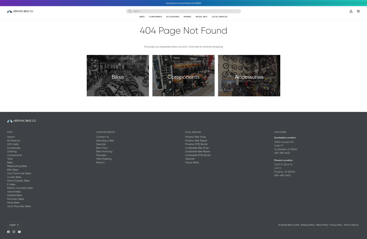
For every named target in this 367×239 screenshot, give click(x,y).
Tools (10, 158)
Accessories (13, 147)
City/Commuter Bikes (19, 173)
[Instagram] (14, 232)
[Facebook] (8, 232)
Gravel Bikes (14, 191)
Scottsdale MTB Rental (197, 155)
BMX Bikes (12, 169)
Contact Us (102, 136)
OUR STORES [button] (280, 132)
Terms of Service (351, 225)
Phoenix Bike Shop (195, 136)
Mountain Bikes (15, 198)
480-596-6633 (282, 152)
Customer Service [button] (105, 132)
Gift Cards (13, 144)
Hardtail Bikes (14, 195)
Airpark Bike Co (287, 225)
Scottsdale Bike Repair (197, 151)
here (196, 46)
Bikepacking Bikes (17, 166)
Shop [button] (9, 132)
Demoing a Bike (105, 140)
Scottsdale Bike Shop (197, 147)
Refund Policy (322, 225)
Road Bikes (13, 202)
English (13, 225)
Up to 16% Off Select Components (220, 3)
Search (11, 136)
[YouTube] (19, 232)
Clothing (12, 151)
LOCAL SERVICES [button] (193, 132)
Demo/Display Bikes (18, 180)
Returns (100, 162)
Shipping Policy (308, 225)
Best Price (101, 147)
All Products (13, 140)
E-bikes (11, 184)
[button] (142, 17)
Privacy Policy (336, 225)
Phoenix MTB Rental (196, 144)
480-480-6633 (282, 175)
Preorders (101, 155)
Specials (101, 144)
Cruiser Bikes (14, 177)
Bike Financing (104, 151)
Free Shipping (104, 158)
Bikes (10, 162)
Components (14, 155)
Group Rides (192, 162)
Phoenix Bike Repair (196, 140)
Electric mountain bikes (20, 187)
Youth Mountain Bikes (19, 206)
